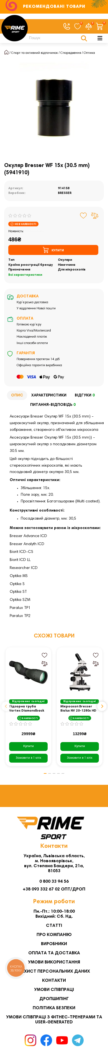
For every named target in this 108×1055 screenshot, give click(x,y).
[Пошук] (84, 38)
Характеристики (48, 396)
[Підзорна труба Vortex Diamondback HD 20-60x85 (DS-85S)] (28, 672)
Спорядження (70, 53)
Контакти (54, 980)
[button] (6, 706)
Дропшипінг (54, 999)
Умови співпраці (54, 990)
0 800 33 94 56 (54, 881)
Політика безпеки (54, 1008)
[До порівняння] (94, 215)
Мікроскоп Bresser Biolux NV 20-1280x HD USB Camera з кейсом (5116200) (78, 709)
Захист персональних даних (54, 971)
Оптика (89, 53)
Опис (17, 396)
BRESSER (64, 193)
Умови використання (54, 962)
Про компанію (54, 935)
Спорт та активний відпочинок (34, 53)
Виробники (54, 944)
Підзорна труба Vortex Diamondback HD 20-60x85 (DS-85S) (27, 709)
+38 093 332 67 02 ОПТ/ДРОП (54, 889)
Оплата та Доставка (54, 953)
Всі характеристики (25, 275)
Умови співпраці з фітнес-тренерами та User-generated (54, 1019)
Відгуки (85, 396)
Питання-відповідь (53, 405)
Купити (28, 746)
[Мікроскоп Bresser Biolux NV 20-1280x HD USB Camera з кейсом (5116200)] (79, 672)
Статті (54, 926)
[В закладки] (83, 215)
